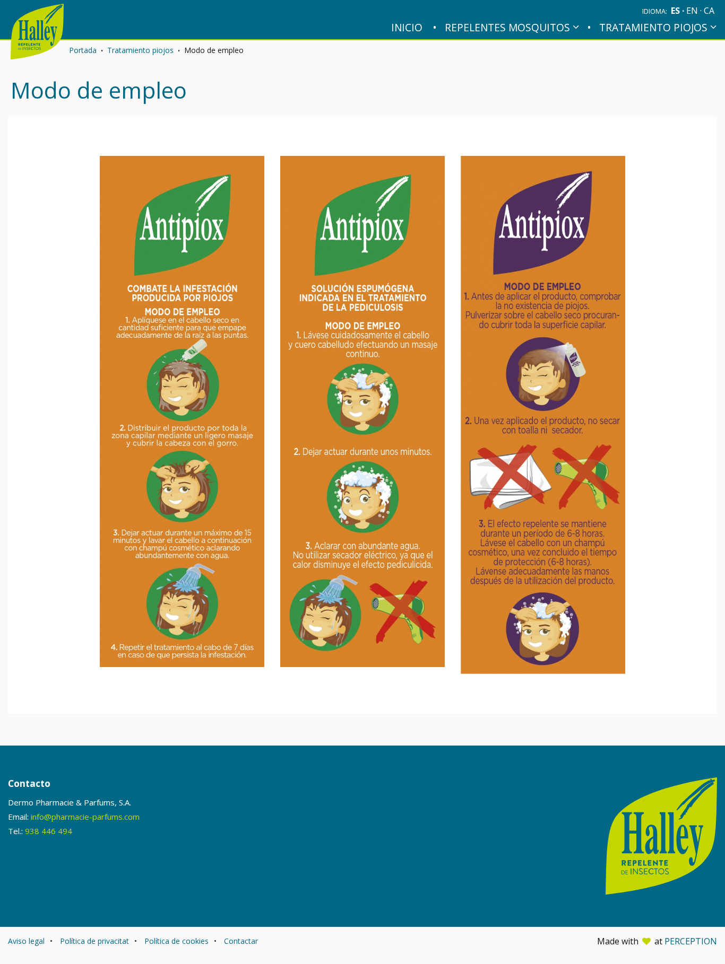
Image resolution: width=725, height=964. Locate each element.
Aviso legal (26, 941)
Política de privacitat (94, 941)
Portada (83, 50)
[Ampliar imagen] (182, 411)
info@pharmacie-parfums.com (85, 816)
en (693, 10)
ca (709, 10)
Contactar (241, 941)
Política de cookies (176, 941)
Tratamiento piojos (653, 27)
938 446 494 (48, 831)
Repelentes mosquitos (507, 27)
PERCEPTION (690, 941)
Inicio (406, 27)
